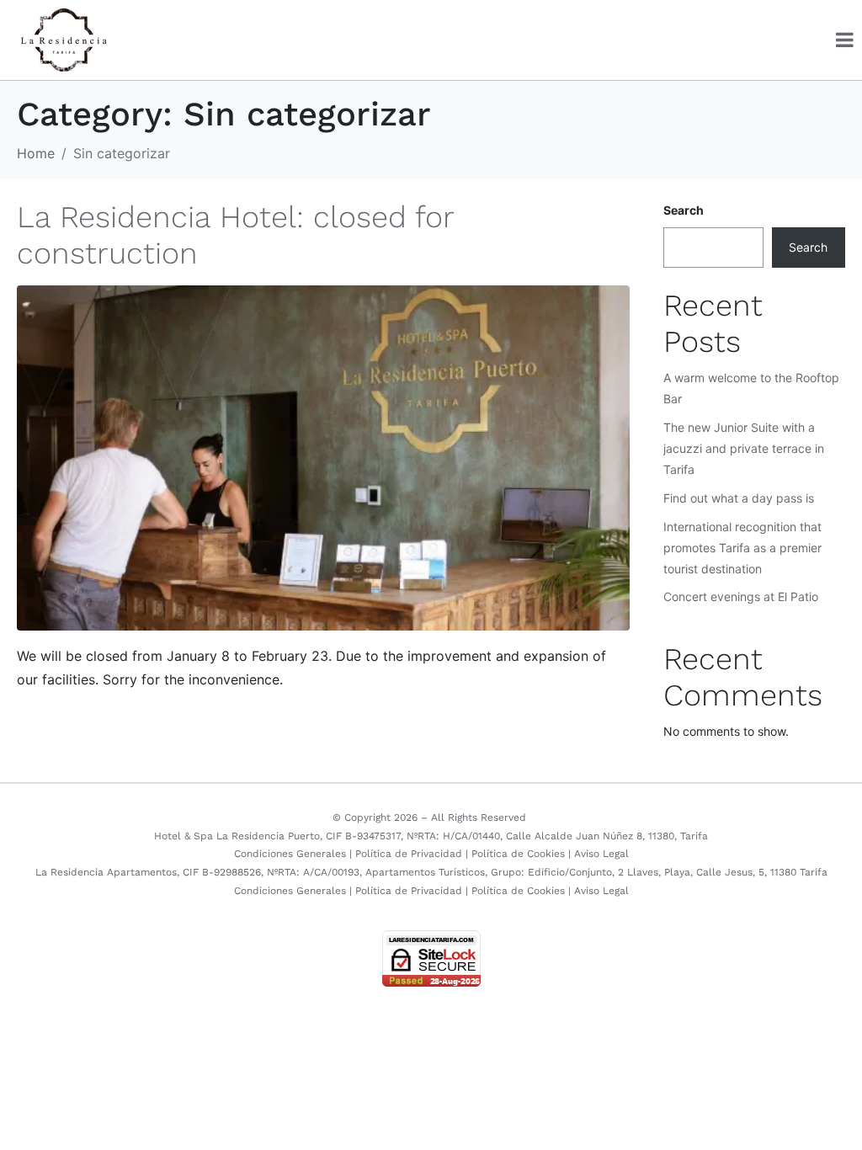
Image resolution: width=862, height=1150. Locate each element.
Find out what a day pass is (738, 498)
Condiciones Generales (290, 854)
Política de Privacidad (408, 854)
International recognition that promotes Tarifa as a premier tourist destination (742, 547)
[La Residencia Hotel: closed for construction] (323, 456)
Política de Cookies (518, 854)
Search (683, 210)
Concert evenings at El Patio (740, 596)
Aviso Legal (601, 854)
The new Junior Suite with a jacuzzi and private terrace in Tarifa (743, 448)
